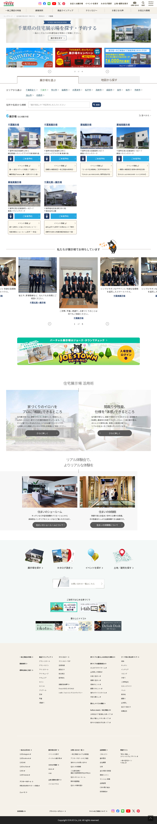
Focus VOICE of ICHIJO (66, 688)
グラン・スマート (44, 661)
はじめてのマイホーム (97, 668)
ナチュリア (42, 678)
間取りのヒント (95, 688)
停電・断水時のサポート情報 (29, 786)
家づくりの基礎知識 (97, 663)
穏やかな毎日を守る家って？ (99, 722)
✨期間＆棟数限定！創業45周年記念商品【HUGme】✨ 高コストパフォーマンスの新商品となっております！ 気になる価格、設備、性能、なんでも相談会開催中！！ (133, 169)
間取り (123, 698)
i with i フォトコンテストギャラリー (71, 693)
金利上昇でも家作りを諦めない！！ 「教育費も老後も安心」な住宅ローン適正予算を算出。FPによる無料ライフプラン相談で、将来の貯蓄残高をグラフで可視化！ (60, 227)
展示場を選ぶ (48, 80)
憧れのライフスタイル (97, 693)
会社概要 (103, 762)
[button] (49, 71)
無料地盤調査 (75, 781)
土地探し (124, 703)
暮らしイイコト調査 (97, 703)
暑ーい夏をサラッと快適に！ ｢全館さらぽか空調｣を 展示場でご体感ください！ (24, 169)
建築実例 (39, 10)
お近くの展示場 (76, 3)
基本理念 (103, 758)
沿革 (101, 766)
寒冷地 (123, 694)
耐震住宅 (124, 711)
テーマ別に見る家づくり (129, 657)
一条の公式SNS (25, 750)
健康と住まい (94, 680)
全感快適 (62, 665)
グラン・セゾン (44, 665)
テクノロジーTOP (64, 661)
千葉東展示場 (50, 124)
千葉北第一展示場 (53, 182)
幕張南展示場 (123, 124)
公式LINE (23, 762)
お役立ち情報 (144, 10)
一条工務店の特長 (13, 10)
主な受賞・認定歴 (105, 771)
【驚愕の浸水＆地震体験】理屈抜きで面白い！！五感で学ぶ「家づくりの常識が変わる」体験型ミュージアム (60, 232)
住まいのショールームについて (49, 524)
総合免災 (62, 674)
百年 (40, 694)
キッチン (124, 665)
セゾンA (41, 686)
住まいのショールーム (78, 777)
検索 (98, 104)
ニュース (22, 792)
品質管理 (103, 783)
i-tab (50, 773)
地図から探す (109, 80)
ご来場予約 (27, 158)
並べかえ (145, 115)
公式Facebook (24, 758)
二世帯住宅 (125, 682)
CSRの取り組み (105, 787)
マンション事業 (105, 779)
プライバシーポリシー (56, 811)
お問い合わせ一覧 (76, 750)
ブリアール (42, 690)
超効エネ (62, 669)
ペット (123, 690)
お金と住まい (94, 676)
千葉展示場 (13, 124)
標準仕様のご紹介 (25, 670)
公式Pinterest (24, 775)
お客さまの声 (118, 10)
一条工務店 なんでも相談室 (80, 754)
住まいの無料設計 (76, 785)
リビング (124, 674)
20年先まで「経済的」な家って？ (100, 714)
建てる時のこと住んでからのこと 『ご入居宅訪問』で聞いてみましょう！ (24, 227)
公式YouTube (24, 766)
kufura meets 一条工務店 (99, 710)
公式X (21, 771)
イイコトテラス (53, 784)
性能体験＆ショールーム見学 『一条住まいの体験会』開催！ (24, 232)
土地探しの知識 (95, 672)
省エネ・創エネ (126, 707)
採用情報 (103, 791)
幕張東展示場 (14, 182)
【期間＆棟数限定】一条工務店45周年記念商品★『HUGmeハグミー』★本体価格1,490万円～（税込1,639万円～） (60, 169)
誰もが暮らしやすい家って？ (99, 718)
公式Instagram (24, 754)
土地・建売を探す (121, 3)
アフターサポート (25, 781)
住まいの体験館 (76, 766)
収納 (122, 661)
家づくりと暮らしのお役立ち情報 (101, 657)
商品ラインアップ (65, 10)
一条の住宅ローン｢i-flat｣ (126, 761)
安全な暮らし (94, 697)
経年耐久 (62, 678)
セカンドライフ (126, 686)
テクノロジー (91, 10)
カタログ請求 (106, 3)
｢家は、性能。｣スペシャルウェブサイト (128, 755)
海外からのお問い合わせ (79, 762)
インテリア (125, 669)
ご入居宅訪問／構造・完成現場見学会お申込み (81, 772)
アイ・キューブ (43, 674)
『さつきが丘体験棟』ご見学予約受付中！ (96, 169)
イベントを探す (91, 3)
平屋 (40, 698)
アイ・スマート (44, 669)
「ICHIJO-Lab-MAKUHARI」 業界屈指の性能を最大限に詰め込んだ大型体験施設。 (96, 174)
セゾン (41, 682)
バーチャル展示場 (54, 758)
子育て (123, 678)
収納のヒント (94, 684)
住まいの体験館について (107, 524)
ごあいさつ (103, 754)
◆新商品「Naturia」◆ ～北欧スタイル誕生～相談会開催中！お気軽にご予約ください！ (24, 174)
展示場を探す (56, 38)
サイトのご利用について (97, 811)
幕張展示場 (85, 124)
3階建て (41, 703)
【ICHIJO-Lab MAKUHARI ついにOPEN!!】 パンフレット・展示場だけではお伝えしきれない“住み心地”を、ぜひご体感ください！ (133, 174)
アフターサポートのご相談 (79, 758)
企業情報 (103, 750)
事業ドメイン (104, 775)
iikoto (50, 769)
